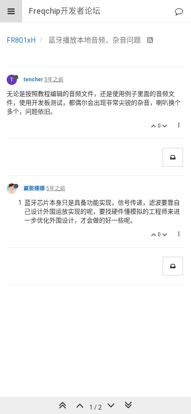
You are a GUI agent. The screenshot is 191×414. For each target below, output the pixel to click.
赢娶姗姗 (34, 188)
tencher (33, 79)
